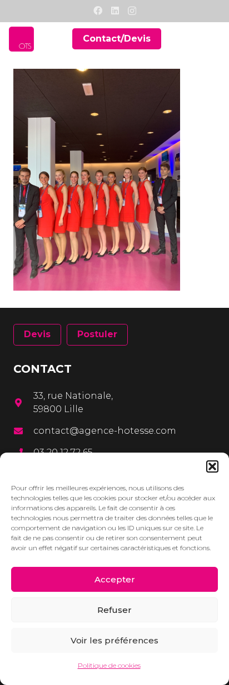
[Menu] (213, 39)
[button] (212, 466)
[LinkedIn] (115, 10)
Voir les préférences (114, 640)
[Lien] (21, 39)
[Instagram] (132, 11)
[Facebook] (97, 10)
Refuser (114, 610)
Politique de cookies (109, 665)
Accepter (114, 579)
